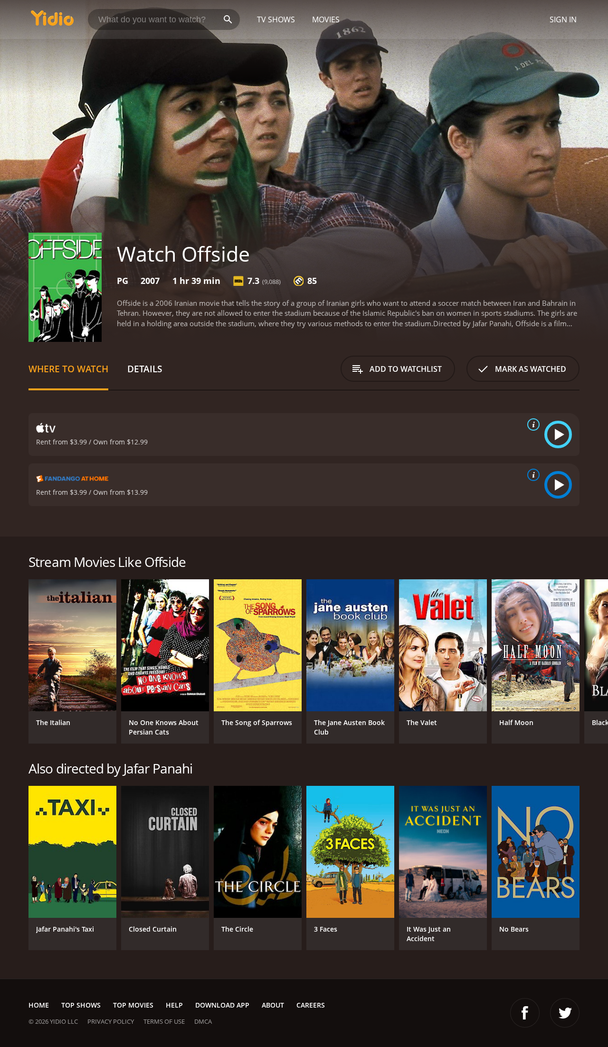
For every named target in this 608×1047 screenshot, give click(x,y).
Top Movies (133, 1004)
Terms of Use (164, 1021)
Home (38, 1004)
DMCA (203, 1021)
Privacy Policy (110, 1021)
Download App (222, 1004)
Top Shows (81, 1004)
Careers (310, 1004)
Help (174, 1004)
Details (144, 368)
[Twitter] (565, 1013)
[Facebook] (525, 1013)
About (273, 1004)
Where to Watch (68, 368)
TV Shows (276, 19)
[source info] (531, 424)
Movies (326, 19)
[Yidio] (52, 21)
